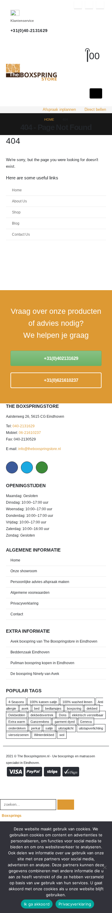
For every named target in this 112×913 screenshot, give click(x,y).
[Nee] (105, 867)
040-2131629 (24, 426)
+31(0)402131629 (60, 358)
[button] (92, 49)
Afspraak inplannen (59, 109)
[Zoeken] (65, 805)
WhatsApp (42, 467)
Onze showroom (23, 571)
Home (17, 190)
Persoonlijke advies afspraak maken (39, 582)
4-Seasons (16, 702)
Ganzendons (39, 721)
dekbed (92, 708)
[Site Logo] (31, 72)
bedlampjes (53, 708)
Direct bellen (95, 109)
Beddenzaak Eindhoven (30, 652)
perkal (35, 728)
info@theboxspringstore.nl (39, 449)
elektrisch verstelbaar (87, 715)
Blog (15, 223)
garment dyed (65, 721)
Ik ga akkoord (37, 904)
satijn (49, 728)
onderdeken (17, 728)
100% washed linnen (77, 702)
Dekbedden (16, 715)
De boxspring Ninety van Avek (34, 674)
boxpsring (74, 708)
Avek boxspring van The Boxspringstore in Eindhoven (53, 641)
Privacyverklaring (24, 603)
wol (61, 735)
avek (25, 708)
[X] (89, 5)
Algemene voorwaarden (30, 592)
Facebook (12, 467)
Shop (16, 212)
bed (36, 708)
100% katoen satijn (43, 702)
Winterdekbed (44, 735)
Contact (16, 614)
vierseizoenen (18, 735)
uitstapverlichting (91, 728)
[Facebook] (78, 5)
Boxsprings (12, 815)
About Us (19, 201)
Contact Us (21, 234)
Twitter (27, 467)
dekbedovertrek (41, 715)
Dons (63, 715)
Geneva (86, 721)
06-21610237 (30, 432)
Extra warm (16, 721)
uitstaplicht (65, 728)
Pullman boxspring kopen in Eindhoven (42, 663)
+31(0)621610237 (60, 380)
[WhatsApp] (100, 5)
